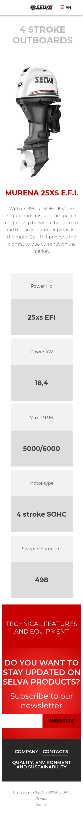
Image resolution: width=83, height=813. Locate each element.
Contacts (55, 751)
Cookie (41, 805)
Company (26, 751)
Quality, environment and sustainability (41, 764)
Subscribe (62, 721)
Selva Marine (41, 7)
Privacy (42, 798)
